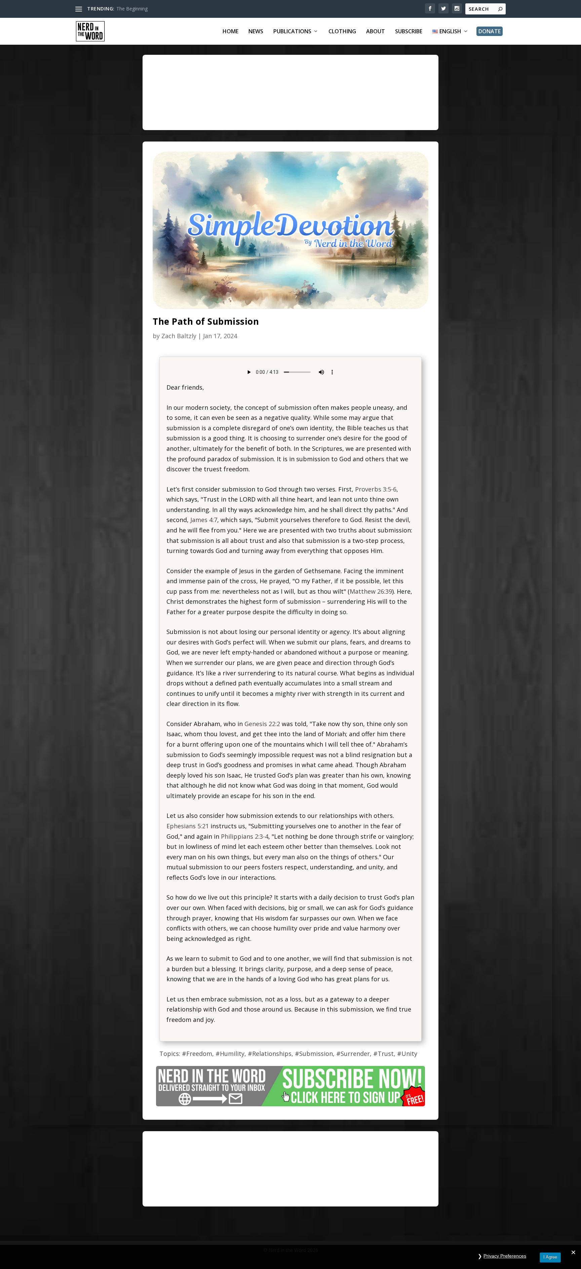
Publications (292, 32)
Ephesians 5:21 (187, 826)
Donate (489, 31)
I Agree (550, 1257)
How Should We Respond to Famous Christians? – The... (177, 8)
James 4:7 (203, 520)
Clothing (342, 32)
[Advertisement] (321, 98)
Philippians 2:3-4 (244, 836)
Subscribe (408, 32)
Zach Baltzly (178, 336)
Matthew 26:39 (371, 591)
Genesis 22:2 (262, 724)
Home (230, 32)
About (375, 32)
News (255, 32)
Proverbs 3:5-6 (375, 489)
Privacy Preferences (504, 1256)
